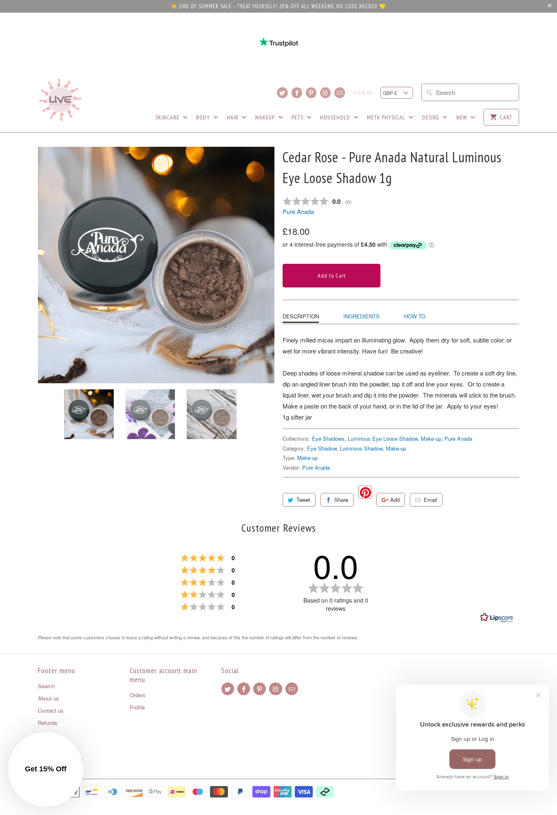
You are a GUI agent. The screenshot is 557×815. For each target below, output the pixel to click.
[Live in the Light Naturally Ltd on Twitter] (282, 92)
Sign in (362, 93)
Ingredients (361, 316)
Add (395, 500)
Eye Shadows (328, 438)
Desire (431, 117)
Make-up (431, 438)
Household (336, 117)
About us (48, 698)
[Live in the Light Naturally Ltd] (60, 99)
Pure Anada (298, 211)
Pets (298, 117)
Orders (138, 695)
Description (301, 316)
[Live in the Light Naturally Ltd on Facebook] (297, 92)
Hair (233, 117)
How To (414, 316)
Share (341, 500)
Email (430, 500)
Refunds (47, 723)
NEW (462, 117)
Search (46, 686)
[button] (45, 769)
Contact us (51, 710)
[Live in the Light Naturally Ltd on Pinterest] (311, 92)
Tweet (303, 500)
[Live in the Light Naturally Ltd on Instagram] (325, 92)
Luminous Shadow (361, 448)
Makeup (265, 117)
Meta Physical (387, 117)
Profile (137, 707)
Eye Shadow (321, 448)
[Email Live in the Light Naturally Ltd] (339, 92)
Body (204, 117)
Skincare (168, 117)
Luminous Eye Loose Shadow (383, 438)
